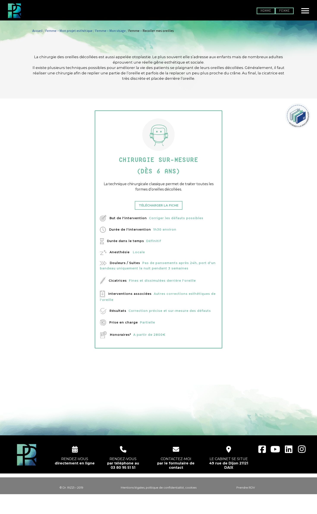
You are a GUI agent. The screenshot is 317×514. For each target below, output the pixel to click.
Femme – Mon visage (110, 30)
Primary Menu (305, 11)
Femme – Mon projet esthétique (69, 30)
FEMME (284, 10)
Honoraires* (120, 335)
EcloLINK (167, 508)
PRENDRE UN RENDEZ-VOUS (158, 371)
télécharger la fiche (158, 205)
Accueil (37, 30)
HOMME (266, 10)
